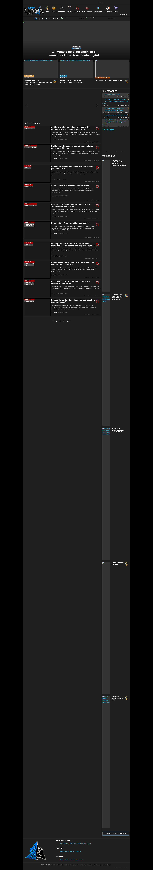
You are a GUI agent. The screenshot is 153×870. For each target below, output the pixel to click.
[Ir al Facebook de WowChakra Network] (27, 2)
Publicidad (78, 851)
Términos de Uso (78, 859)
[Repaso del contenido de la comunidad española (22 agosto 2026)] (37, 174)
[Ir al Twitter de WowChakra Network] (30, 2)
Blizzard (63, 75)
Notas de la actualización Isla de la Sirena (116, 115)
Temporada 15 (29, 224)
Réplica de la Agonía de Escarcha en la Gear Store (71, 81)
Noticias (27, 77)
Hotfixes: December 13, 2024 (112, 94)
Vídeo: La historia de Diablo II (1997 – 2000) (70, 185)
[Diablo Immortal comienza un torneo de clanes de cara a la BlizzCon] (37, 153)
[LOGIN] (127, 2)
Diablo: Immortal (30, 147)
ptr (26, 265)
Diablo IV (28, 126)
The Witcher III (29, 128)
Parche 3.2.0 (28, 284)
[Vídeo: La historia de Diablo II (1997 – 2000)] (37, 192)
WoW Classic (29, 75)
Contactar (73, 843)
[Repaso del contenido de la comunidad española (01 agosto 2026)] (37, 307)
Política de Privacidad (66, 859)
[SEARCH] (96, 2)
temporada (28, 244)
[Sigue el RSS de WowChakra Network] (44, 2)
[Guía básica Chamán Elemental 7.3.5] (106, 762)
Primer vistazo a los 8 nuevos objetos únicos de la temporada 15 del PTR (72, 263)
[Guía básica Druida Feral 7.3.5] (112, 69)
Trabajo (89, 843)
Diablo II (27, 167)
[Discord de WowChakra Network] (41, 2)
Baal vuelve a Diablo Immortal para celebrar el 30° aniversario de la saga (72, 205)
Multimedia (28, 186)
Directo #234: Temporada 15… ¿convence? (70, 223)
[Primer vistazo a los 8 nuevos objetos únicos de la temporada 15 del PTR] (37, 270)
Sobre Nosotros (64, 843)
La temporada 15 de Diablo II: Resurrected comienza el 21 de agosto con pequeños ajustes (73, 245)
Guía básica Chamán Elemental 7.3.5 (117, 698)
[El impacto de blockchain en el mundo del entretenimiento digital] (76, 41)
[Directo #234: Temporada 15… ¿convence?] (37, 230)
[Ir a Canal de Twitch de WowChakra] (34, 2)
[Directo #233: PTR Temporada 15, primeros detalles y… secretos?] (37, 288)
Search (123, 2)
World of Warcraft (102, 77)
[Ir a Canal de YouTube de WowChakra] (37, 2)
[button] (26, 105)
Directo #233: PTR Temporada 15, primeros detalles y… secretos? (70, 282)
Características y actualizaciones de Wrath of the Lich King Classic (38, 82)
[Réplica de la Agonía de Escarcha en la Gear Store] (76, 69)
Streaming (28, 226)
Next (68, 321)
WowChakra (76, 46)
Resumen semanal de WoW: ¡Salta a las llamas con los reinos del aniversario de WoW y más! (115, 101)
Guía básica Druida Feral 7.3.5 (108, 80)
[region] (62, 105)
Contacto (126, 867)
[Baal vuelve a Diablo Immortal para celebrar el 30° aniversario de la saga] (37, 211)
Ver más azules (108, 129)
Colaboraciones (81, 843)
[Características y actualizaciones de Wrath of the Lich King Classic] (41, 69)
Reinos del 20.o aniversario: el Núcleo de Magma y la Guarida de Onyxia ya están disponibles (114, 122)
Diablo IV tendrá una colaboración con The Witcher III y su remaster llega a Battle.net (70, 128)
